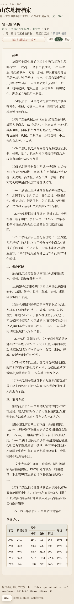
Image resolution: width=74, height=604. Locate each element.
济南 (4, 29)
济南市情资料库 (20, 29)
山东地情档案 (15, 10)
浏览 (7, 598)
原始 (67, 39)
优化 (58, 39)
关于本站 (57, 16)
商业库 (36, 29)
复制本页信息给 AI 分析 (24, 39)
